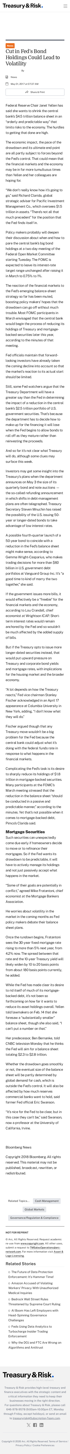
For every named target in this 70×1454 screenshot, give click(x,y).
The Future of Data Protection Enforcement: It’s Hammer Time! (31, 1274)
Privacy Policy (23, 1445)
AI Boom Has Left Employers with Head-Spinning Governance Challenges (33, 1315)
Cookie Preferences (43, 1445)
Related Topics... (19, 1201)
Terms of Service (58, 1441)
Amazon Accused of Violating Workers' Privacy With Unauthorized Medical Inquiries (33, 1288)
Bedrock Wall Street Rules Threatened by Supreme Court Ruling (34, 1301)
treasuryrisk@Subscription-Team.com (36, 1418)
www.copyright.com (32, 1243)
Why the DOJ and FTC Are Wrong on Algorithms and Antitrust (34, 1345)
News (10, 45)
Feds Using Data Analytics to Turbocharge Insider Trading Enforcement (30, 1331)
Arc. (24, 1441)
